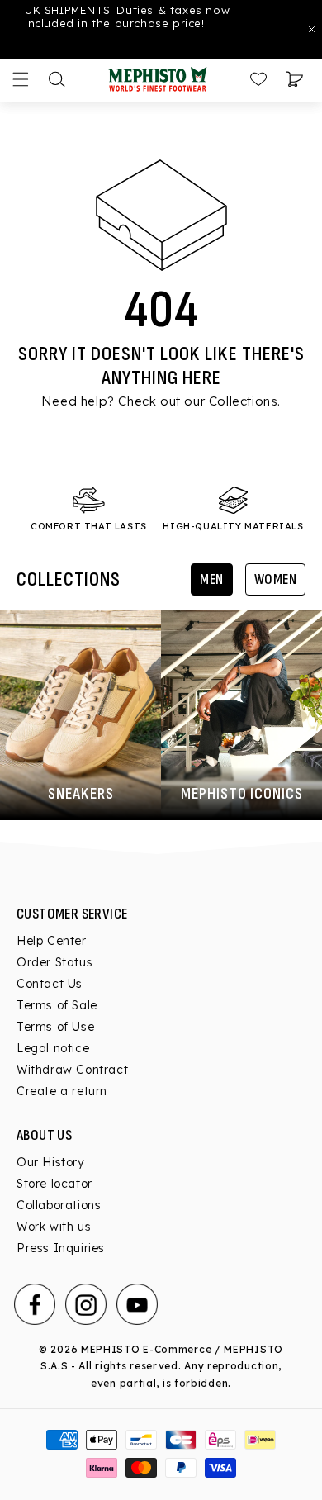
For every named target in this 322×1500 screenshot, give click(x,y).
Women (275, 579)
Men (212, 579)
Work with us (54, 1226)
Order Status (54, 962)
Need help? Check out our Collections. (161, 401)
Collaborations (59, 1205)
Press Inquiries (61, 1248)
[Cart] (295, 79)
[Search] (57, 79)
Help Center (52, 940)
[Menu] (20, 79)
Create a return (62, 1091)
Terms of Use (55, 1026)
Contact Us (50, 983)
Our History (51, 1162)
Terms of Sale (57, 1005)
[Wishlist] (258, 79)
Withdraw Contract (72, 1069)
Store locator (54, 1183)
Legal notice (53, 1048)
